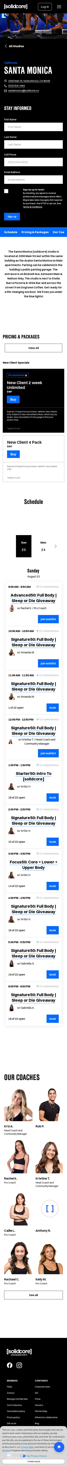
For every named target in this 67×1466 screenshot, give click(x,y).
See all (33, 1295)
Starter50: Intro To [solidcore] (33, 776)
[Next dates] (57, 546)
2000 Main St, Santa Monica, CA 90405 (29, 80)
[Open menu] (59, 7)
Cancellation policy (16, 1411)
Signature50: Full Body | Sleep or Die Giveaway (33, 642)
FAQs (9, 1386)
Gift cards (11, 1423)
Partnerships (41, 1411)
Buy (13, 399)
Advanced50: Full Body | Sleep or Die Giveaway (34, 597)
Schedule (10, 232)
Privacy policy (13, 1417)
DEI (36, 1393)
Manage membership (17, 1399)
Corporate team (42, 1386)
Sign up (12, 216)
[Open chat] (59, 1447)
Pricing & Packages (35, 232)
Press (37, 1399)
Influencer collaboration (46, 1417)
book (54, 707)
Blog (37, 1423)
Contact (10, 1393)
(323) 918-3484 (16, 85)
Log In (45, 6)
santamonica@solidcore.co (23, 90)
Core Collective (14, 1405)
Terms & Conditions (32, 207)
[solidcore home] (15, 6)
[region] (33, 232)
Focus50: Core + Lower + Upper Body (33, 864)
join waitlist (48, 619)
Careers (39, 1405)
